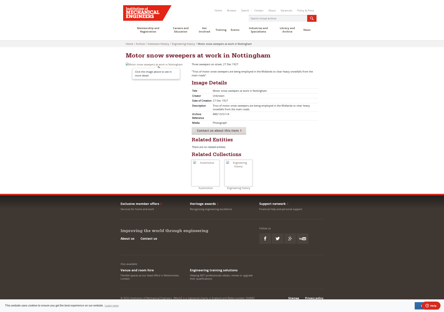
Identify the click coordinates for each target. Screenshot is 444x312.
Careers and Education (181, 29)
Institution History (158, 44)
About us (127, 238)
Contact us (148, 238)
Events (235, 30)
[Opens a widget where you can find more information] (431, 306)
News (306, 30)
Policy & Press (305, 10)
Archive (140, 44)
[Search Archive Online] (312, 18)
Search (245, 10)
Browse (231, 10)
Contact (258, 10)
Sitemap (293, 298)
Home (218, 10)
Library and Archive (287, 29)
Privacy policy (314, 298)
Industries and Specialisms (258, 29)
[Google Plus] (290, 238)
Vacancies (286, 10)
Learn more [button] (112, 305)
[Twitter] (278, 238)
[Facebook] (265, 238)
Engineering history (183, 44)
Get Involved (204, 29)
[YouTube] (303, 238)
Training (221, 30)
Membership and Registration (148, 29)
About (272, 10)
